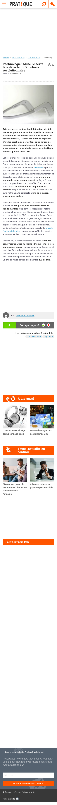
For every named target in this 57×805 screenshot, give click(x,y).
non (48, 325)
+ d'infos (36, 781)
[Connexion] (52, 4)
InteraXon (38, 167)
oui (43, 325)
